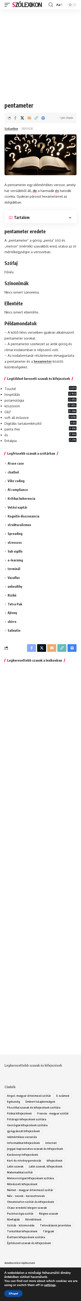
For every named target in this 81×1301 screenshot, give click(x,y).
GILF (7, 412)
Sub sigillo (15, 551)
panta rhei (12, 429)
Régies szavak (48, 1213)
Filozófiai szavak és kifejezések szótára (33, 1107)
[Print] (43, 117)
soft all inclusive (16, 417)
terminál (14, 569)
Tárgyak (48, 1231)
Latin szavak (15, 1166)
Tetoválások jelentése (55, 1225)
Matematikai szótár (20, 1172)
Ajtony (12, 613)
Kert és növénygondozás (24, 1160)
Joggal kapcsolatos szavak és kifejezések (35, 1149)
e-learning (15, 560)
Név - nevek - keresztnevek (26, 1196)
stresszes (15, 542)
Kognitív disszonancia (23, 516)
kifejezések (54, 1160)
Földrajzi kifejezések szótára (26, 1119)
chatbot (13, 472)
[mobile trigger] (8, 5)
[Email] (29, 117)
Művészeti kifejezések (22, 1184)
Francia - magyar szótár (53, 1113)
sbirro (12, 622)
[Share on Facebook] (15, 117)
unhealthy (15, 586)
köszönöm (12, 406)
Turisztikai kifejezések (22, 1231)
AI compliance (18, 490)
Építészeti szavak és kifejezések (29, 1243)
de (35, 191)
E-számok (62, 1095)
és (57, 191)
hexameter (43, 361)
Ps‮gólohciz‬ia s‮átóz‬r (20, 1213)
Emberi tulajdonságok (40, 1101)
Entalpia (10, 441)
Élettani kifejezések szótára (26, 1237)
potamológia (14, 400)
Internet (51, 1143)
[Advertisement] (40, 52)
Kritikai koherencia (21, 498)
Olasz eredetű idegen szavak (27, 1207)
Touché (10, 389)
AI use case (16, 463)
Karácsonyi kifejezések (22, 1154)
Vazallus (14, 578)
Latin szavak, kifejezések (45, 1166)
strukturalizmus (19, 525)
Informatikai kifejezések (23, 1143)
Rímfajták (13, 1219)
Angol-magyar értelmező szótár (29, 1095)
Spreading (15, 534)
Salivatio (14, 630)
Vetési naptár (17, 507)
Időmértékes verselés (22, 1137)
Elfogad (13, 1293)
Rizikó (12, 595)
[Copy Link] (36, 117)
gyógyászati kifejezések (23, 1131)
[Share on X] (22, 117)
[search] (50, 4)
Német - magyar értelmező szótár (30, 1190)
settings (50, 1285)
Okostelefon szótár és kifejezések (30, 1202)
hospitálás (12, 394)
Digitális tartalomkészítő (23, 423)
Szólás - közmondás (20, 1225)
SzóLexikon (27, 4)
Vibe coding (16, 481)
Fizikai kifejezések (19, 1113)
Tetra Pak (15, 604)
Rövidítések (33, 1219)
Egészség (13, 1101)
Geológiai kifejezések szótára (27, 1125)
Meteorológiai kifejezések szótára (30, 1178)
